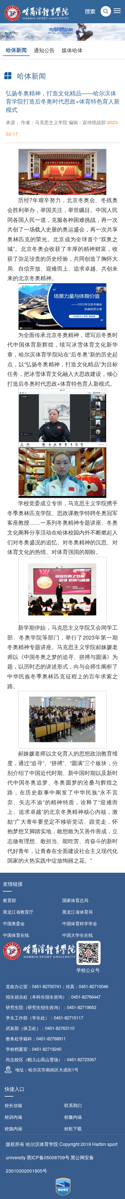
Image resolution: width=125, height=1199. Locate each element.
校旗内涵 (13, 1128)
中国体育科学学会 (79, 923)
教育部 (9, 900)
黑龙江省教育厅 (18, 912)
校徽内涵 (73, 1117)
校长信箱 (13, 1105)
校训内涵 (13, 1117)
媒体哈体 (72, 50)
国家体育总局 (75, 900)
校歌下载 (73, 1128)
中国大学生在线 (77, 935)
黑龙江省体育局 (77, 912)
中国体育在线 (16, 935)
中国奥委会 (14, 923)
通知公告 (44, 50)
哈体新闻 (16, 50)
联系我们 (73, 1105)
